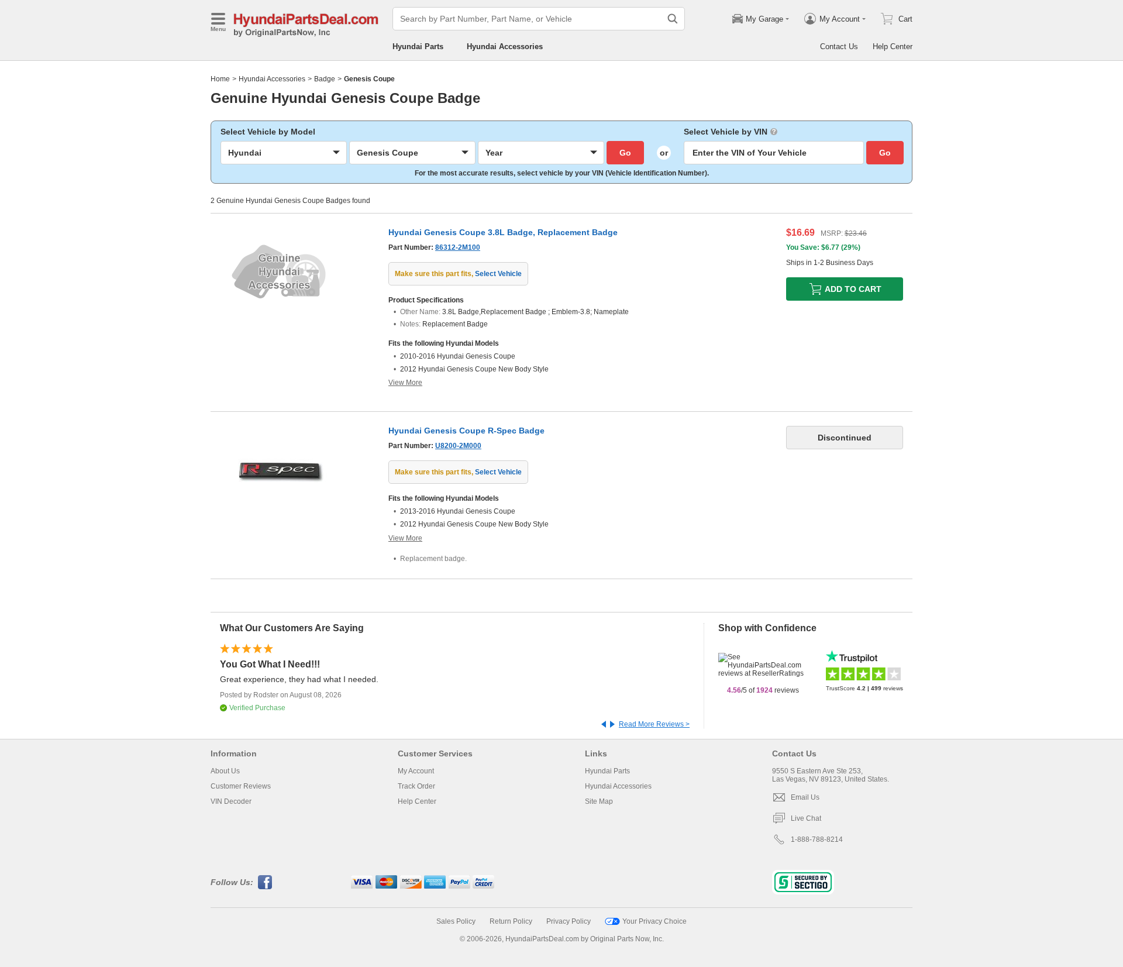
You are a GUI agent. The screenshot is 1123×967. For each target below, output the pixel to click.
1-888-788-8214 (817, 839)
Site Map (599, 801)
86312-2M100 (457, 247)
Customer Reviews (241, 786)
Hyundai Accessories (505, 46)
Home (220, 79)
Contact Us (839, 46)
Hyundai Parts (417, 46)
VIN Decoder (231, 801)
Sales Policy (456, 921)
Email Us (805, 797)
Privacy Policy (568, 921)
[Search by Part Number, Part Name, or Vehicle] (673, 19)
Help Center (892, 46)
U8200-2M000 (458, 446)
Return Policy (511, 921)
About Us (225, 771)
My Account (416, 771)
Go (625, 152)
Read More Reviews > (654, 724)
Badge (324, 79)
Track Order (416, 786)
